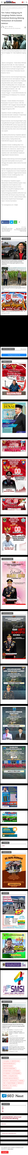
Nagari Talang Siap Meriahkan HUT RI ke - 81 (13, 311)
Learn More (10, 1149)
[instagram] (2, 1110)
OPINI (4, 1083)
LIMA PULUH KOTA (13, 1080)
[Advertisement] (14, 331)
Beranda (3, 7)
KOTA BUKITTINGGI (7, 1070)
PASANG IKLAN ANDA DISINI (21, 845)
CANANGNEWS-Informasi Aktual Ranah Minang (11, 1118)
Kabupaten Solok (13, 1075)
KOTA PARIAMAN (6, 1073)
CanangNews (6, 1061)
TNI (10, 1085)
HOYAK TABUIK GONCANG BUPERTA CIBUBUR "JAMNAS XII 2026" (16, 1033)
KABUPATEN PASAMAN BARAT (9, 1068)
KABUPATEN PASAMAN (7, 1066)
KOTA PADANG (16, 1070)
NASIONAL (21, 1080)
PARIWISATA (20, 1083)
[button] (26, 2)
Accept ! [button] (5, 1152)
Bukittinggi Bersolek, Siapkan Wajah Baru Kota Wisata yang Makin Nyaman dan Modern (17, 1048)
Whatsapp (15, 222)
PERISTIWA (5, 1085)
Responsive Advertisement (9, 1133)
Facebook (6, 222)
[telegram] (2, 1111)
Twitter (11, 222)
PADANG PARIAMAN (11, 1083)
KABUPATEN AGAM (15, 1061)
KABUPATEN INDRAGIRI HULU (9, 1063)
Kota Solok (5, 1080)
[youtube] (2, 1108)
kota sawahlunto (7, 1088)
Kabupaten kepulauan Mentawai (10, 1078)
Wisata (14, 1085)
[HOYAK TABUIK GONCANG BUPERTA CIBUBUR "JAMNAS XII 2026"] (5, 1033)
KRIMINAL (5, 1075)
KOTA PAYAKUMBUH (16, 1073)
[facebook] (2, 1107)
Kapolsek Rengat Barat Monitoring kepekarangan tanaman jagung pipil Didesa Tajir (13, 288)
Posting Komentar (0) (14, 355)
